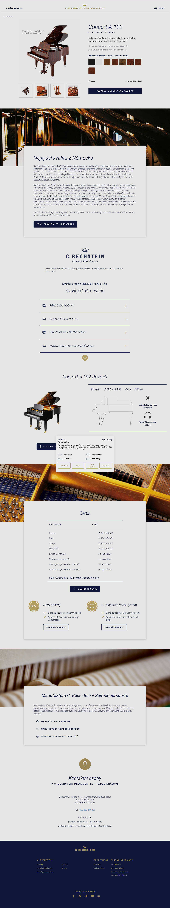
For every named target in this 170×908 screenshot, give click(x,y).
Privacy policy (107, 440)
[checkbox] (60, 455)
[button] (62, 439)
